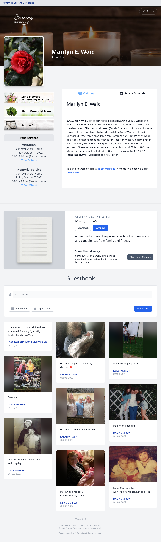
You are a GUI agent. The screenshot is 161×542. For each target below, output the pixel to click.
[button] (27, 374)
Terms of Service (89, 528)
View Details (29, 160)
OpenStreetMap (84, 533)
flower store (74, 172)
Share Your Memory (140, 257)
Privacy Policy (72, 528)
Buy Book (100, 227)
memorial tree (106, 168)
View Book (83, 227)
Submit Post (143, 308)
